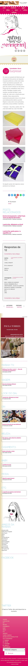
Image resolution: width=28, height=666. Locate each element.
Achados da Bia (5, 530)
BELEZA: (6, 433)
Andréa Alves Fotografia (7, 531)
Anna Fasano (4, 533)
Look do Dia (6, 621)
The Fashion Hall (5, 548)
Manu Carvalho (5, 547)
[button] (9, 195)
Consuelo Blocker (5, 537)
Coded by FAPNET (15, 664)
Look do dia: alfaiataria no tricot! (13, 224)
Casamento (6, 626)
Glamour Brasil (5, 543)
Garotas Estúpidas (5, 541)
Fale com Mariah (7, 638)
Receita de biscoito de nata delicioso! (11, 424)
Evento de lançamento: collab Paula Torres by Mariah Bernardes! (14, 217)
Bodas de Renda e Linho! (8, 451)
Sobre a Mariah (7, 635)
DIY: (3, 406)
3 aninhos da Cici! (6, 464)
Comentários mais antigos (12, 254)
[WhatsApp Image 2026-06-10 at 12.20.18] (12, 357)
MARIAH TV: (8, 365)
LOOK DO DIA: (9, 393)
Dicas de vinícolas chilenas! (9, 384)
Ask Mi (3, 534)
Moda (4, 630)
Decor (19, 68)
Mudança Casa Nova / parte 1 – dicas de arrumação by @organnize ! (12, 370)
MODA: (5, 474)
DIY (4, 623)
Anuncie (5, 633)
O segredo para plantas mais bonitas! (11, 492)
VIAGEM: (6, 380)
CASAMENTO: (9, 447)
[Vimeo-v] (21, 51)
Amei (9, 203)
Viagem (5, 619)
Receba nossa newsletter (10, 637)
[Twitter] (16, 51)
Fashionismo (4, 540)
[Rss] (24, 51)
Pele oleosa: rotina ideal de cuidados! (11, 437)
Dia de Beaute (5, 538)
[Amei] (9, 201)
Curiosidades (13, 68)
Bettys (3, 536)
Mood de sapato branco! (8, 478)
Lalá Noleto (4, 544)
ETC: (4, 487)
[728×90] (14, 4)
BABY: (4, 460)
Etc (4, 631)
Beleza (5, 624)
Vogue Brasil (4, 550)
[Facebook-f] (19, 51)
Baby (4, 628)
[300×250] (12, 337)
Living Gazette (5, 546)
